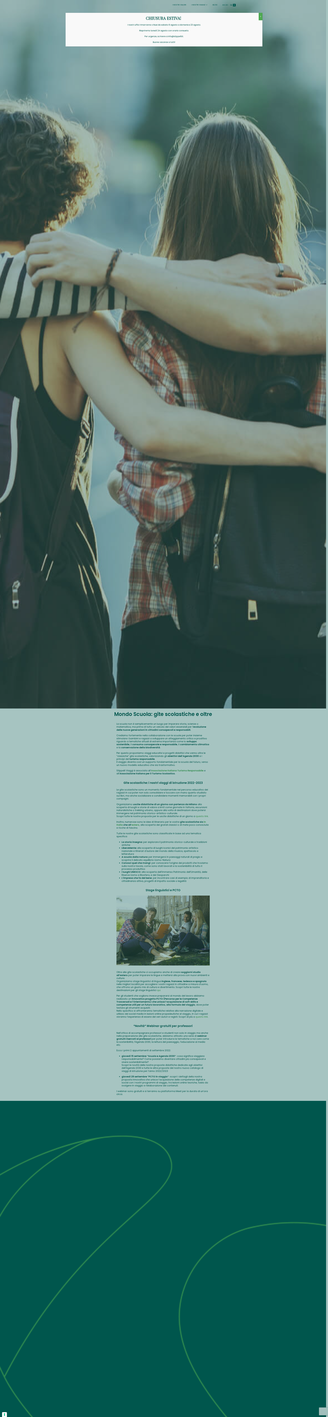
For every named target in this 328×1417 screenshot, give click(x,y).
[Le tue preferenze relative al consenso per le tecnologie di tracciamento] (4, 1414)
